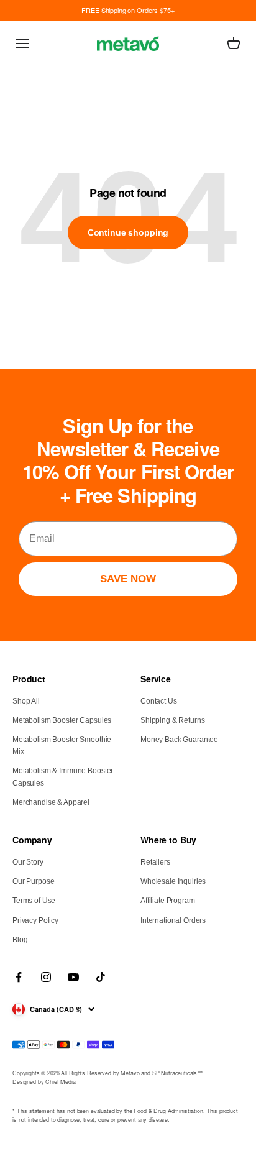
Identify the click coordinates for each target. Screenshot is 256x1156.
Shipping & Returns (172, 720)
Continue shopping (128, 232)
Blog (19, 939)
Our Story (27, 862)
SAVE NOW (128, 579)
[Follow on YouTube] (73, 977)
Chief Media (60, 1082)
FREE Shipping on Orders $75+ (127, 10)
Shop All (26, 701)
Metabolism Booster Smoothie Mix (61, 745)
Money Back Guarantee (179, 739)
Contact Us (158, 701)
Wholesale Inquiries (173, 881)
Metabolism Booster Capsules (61, 720)
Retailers (155, 862)
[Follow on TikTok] (100, 977)
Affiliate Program (167, 900)
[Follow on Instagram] (46, 977)
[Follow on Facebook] (18, 977)
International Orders (173, 920)
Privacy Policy (35, 920)
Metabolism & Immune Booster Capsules (62, 776)
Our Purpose (33, 881)
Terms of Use (33, 900)
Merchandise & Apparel (50, 802)
